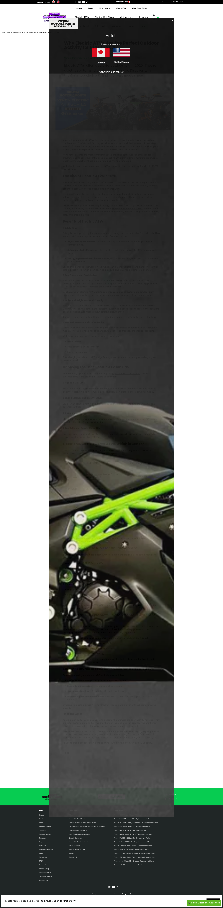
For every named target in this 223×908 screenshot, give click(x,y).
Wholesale (43, 857)
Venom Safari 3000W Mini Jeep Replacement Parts (133, 842)
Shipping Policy (45, 872)
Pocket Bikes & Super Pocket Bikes (82, 822)
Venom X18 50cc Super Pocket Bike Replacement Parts (134, 857)
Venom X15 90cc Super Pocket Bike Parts (129, 865)
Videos (71, 853)
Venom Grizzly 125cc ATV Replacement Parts (130, 830)
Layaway (42, 842)
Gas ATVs (121, 8)
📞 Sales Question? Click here (204, 902)
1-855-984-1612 (177, 2)
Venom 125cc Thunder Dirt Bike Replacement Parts (133, 845)
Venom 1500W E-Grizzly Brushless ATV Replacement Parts (136, 822)
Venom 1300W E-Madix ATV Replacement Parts (132, 819)
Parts (90, 8)
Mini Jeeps (104, 8)
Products (42, 819)
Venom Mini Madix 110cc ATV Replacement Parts (132, 826)
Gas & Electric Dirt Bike (78, 830)
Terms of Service (45, 876)
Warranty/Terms (45, 826)
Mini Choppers (74, 845)
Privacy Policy (44, 865)
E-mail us (165, 2)
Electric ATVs (82, 17)
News (8, 32)
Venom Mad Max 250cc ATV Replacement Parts (132, 838)
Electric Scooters (75, 838)
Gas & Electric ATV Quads (79, 819)
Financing (42, 838)
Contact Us (43, 880)
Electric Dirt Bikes (104, 17)
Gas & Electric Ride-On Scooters (81, 842)
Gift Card (42, 845)
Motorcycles (126, 17)
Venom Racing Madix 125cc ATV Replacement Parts (133, 834)
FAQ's (41, 861)
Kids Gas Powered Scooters (79, 834)
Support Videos (45, 834)
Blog (41, 853)
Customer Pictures (46, 849)
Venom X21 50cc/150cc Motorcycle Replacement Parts (134, 853)
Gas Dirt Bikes (139, 8)
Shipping (42, 830)
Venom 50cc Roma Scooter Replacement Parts (131, 849)
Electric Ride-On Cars (77, 849)
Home (79, 8)
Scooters (143, 17)
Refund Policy (44, 868)
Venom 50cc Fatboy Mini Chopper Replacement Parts (134, 861)
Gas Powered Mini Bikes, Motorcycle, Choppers (87, 826)
